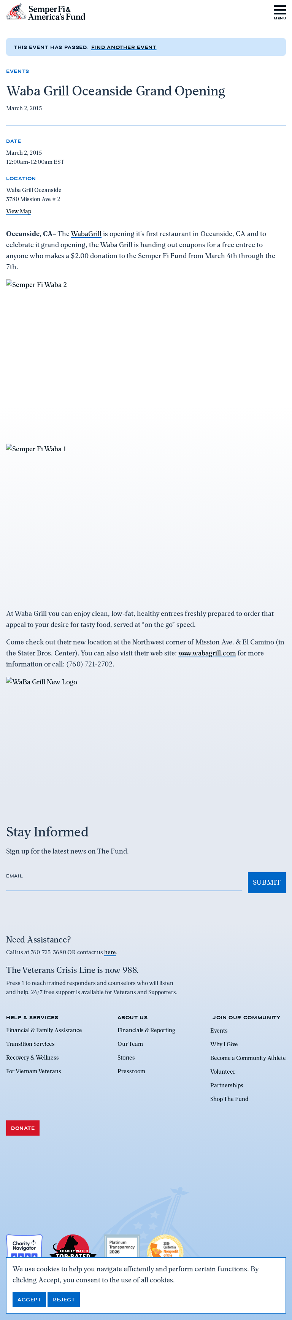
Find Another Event (124, 47)
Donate (23, 1128)
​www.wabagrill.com (207, 653)
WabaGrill (86, 233)
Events (17, 71)
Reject (63, 1299)
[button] (280, 11)
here (110, 952)
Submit (267, 882)
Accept (29, 1299)
